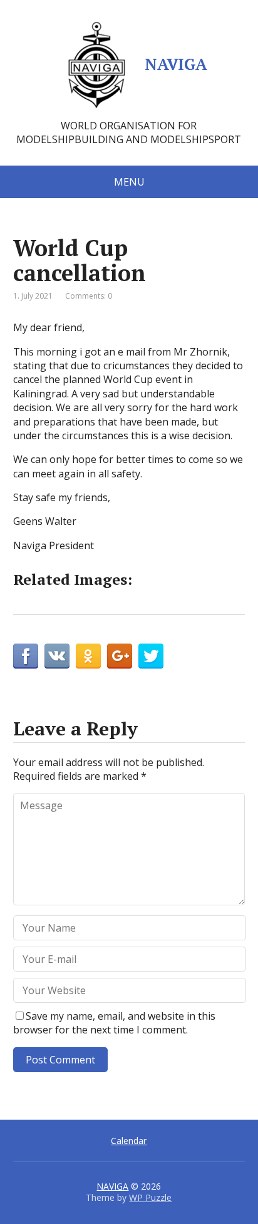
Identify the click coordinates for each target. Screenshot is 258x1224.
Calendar (129, 1141)
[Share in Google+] (119, 656)
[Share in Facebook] (25, 656)
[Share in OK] (88, 656)
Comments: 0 (88, 296)
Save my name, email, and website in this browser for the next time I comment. (114, 1023)
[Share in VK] (57, 656)
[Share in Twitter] (150, 656)
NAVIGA (176, 63)
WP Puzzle (150, 1197)
